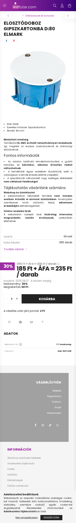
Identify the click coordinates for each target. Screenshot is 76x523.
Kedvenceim (54, 413)
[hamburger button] (4, 5)
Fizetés (11, 469)
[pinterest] (14, 41)
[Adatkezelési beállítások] (57, 425)
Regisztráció (54, 396)
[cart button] (69, 5)
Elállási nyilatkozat (17, 486)
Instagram (42, 425)
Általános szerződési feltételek (24, 458)
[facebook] (6, 41)
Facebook (35, 425)
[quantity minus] (6, 299)
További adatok (14, 249)
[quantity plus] (17, 299)
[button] (9, 322)
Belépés (57, 390)
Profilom (56, 402)
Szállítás (12, 474)
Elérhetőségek (15, 480)
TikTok (50, 425)
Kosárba (47, 299)
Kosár (58, 407)
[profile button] (62, 5)
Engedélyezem (51, 517)
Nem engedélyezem (26, 517)
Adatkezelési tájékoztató (20, 463)
